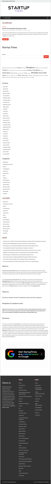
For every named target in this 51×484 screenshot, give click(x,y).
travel (42, 75)
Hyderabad (6, 73)
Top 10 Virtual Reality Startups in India (14, 28)
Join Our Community (23, 450)
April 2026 (5, 88)
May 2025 (5, 113)
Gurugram (36, 70)
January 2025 (6, 120)
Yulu (29, 77)
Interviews (5, 171)
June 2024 (5, 133)
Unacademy (46, 75)
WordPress (41, 482)
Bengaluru (30, 67)
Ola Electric (13, 75)
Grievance (9, 310)
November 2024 (6, 124)
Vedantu (18, 77)
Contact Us (12, 285)
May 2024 (5, 136)
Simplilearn (30, 75)
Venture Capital (23, 77)
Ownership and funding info (25, 459)
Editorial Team (22, 433)
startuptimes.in (13, 482)
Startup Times (19, 30)
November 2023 (6, 149)
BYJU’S (40, 67)
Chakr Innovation (45, 67)
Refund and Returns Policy (25, 466)
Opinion (5, 177)
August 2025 (6, 106)
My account (21, 456)
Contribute (21, 475)
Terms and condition (23, 473)
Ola (9, 75)
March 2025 (5, 115)
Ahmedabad (4, 67)
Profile (36, 392)
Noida (4, 75)
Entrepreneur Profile (7, 164)
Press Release (6, 180)
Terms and (5, 312)
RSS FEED (21, 468)
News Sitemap (27, 312)
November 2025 (6, 100)
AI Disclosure (35, 310)
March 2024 (5, 140)
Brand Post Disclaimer (24, 403)
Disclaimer (42, 310)
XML (17, 312)
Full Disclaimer (11, 336)
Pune (19, 75)
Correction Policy (20, 309)
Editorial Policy (22, 431)
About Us (5, 309)
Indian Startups (13, 73)
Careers (20, 406)
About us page (10, 402)
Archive (20, 398)
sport (34, 75)
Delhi (16, 70)
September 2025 (6, 104)
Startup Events (6, 182)
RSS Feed (34, 312)
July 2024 (5, 131)
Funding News (6, 168)
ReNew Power (25, 75)
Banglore (24, 67)
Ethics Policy (36, 309)
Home (20, 383)
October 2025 (6, 102)
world (27, 77)
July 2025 (5, 109)
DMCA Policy (22, 428)
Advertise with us (23, 390)
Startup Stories (6, 189)
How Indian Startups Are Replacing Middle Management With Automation (20, 257)
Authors (21, 401)
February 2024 (6, 142)
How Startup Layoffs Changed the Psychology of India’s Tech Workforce (19, 259)
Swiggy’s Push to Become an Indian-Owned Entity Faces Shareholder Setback (20, 252)
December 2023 (6, 147)
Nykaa (7, 75)
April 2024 (5, 138)
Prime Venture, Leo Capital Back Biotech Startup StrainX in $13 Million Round (20, 245)
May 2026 (5, 86)
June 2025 (5, 111)
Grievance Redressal (23, 443)
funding (25, 70)
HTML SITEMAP (22, 447)
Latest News (6, 173)
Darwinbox (13, 70)
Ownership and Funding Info (25, 461)
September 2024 (6, 127)
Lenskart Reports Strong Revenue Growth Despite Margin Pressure (18, 254)
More (36, 403)
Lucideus (29, 73)
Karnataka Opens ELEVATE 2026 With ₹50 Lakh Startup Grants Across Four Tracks (22, 250)
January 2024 (6, 145)
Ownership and (21, 310)
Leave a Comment (26, 30)
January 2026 (6, 95)
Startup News (6, 184)
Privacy (27, 309)
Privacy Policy (22, 385)
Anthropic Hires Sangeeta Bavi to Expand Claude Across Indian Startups (19, 243)
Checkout (21, 410)
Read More (5, 39)
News (4, 175)
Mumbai (34, 72)
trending (4, 26)
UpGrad (4, 77)
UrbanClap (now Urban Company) (11, 77)
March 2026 (5, 91)
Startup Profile (6, 186)
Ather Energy (9, 67)
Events (4, 166)
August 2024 (6, 129)
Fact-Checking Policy (23, 438)
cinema (9, 70)
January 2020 (6, 154)
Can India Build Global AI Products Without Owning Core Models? (18, 248)
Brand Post (5, 162)
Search (4, 54)
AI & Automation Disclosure (25, 396)
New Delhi (43, 73)
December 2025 (6, 97)
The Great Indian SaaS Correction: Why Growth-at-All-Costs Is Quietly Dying (20, 261)
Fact (41, 309)
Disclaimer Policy (23, 426)
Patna (16, 75)
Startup (37, 75)
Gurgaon (29, 70)
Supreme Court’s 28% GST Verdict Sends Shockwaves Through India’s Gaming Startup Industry (24, 241)
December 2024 (6, 122)
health (41, 70)
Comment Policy (22, 413)
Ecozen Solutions (20, 70)
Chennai (5, 70)
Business (37, 67)
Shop (20, 470)
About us (21, 387)
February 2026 (6, 93)
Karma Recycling (20, 73)
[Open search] (47, 17)
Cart (20, 408)
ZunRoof (32, 77)
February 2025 (6, 118)
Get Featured (22, 440)
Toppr (40, 75)
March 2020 (5, 151)
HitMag (47, 482)
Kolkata (25, 73)
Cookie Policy (22, 421)
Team (14, 312)
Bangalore (19, 67)
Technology (5, 191)
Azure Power (14, 67)
